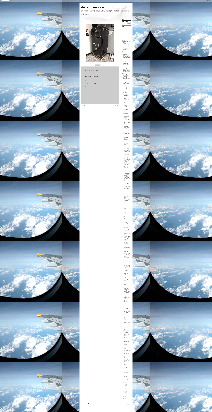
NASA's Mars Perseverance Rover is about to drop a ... (127, 110)
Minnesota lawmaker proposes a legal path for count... (127, 253)
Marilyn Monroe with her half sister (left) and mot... (127, 170)
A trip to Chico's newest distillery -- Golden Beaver (127, 114)
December (125, 95)
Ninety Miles (125, 54)
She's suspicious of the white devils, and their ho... (127, 312)
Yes (124, 329)
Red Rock (125, 271)
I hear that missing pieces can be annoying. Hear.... (127, 309)
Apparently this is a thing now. (127, 234)
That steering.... (126, 172)
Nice (124, 314)
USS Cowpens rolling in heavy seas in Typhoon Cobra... (127, 236)
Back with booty (126, 251)
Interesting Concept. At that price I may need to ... (127, 205)
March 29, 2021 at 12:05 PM (93, 76)
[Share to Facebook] (98, 65)
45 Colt (125, 212)
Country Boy (87, 76)
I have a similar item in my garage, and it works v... (127, 343)
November (125, 96)
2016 (124, 388)
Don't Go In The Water (126, 245)
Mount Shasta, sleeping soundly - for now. (127, 306)
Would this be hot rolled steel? (126, 259)
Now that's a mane (126, 353)
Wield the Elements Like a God (127, 149)
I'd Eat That (125, 376)
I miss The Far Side (127, 350)
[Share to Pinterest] (99, 65)
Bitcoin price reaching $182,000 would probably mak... (127, 256)
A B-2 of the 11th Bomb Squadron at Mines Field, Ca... (127, 131)
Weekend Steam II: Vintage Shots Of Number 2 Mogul (126, 76)
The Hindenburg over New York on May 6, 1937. (127, 300)
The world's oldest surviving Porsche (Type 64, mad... (127, 279)
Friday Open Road (126, 294)
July (124, 102)
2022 (124, 92)
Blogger (108, 408)
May (124, 105)
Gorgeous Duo (126, 143)
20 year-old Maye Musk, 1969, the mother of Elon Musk (127, 360)
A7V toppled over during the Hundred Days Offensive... (127, 163)
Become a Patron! (125, 19)
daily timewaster (93, 7)
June (125, 103)
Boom (124, 357)
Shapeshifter (126, 277)
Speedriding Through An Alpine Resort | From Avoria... (127, 243)
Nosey (125, 192)
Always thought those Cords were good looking (127, 289)
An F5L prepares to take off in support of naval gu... (127, 174)
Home (100, 105)
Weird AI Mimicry (126, 137)
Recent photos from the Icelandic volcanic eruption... (127, 367)
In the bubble (126, 372)
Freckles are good (126, 207)
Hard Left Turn (126, 285)
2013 (124, 392)
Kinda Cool (125, 351)
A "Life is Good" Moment (126, 335)
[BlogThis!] (96, 65)
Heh (124, 123)
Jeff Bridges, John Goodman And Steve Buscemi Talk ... (126, 134)
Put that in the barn (127, 321)
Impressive (125, 222)
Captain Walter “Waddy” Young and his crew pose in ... (127, 178)
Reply (85, 73)
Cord (124, 216)
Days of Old (125, 208)
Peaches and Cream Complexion (127, 282)
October (125, 98)
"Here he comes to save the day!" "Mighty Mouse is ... (127, 332)
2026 (124, 87)
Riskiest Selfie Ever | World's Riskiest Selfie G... (127, 160)
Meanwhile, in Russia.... (126, 146)
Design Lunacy (126, 144)
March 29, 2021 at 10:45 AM (93, 70)
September (125, 99)
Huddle (125, 284)
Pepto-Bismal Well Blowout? (126, 117)
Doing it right (126, 184)
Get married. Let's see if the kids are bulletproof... (127, 199)
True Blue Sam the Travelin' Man (126, 74)
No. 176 (125, 287)
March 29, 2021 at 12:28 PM (91, 83)
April (124, 106)
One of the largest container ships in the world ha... (127, 370)
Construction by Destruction (126, 218)
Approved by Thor (126, 128)
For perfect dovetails (127, 223)
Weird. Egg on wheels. (126, 202)
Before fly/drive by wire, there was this (127, 127)
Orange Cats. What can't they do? (127, 339)
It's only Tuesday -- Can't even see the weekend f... (127, 155)
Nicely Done (125, 152)
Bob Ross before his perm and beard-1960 (127, 363)
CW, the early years (127, 122)
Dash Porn (125, 274)
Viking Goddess (126, 183)
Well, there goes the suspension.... (127, 194)
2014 (124, 391)
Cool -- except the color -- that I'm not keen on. (127, 229)
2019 (124, 384)
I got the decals (126, 267)
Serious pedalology (127, 125)
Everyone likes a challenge (126, 141)
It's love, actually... (125, 43)
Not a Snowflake (126, 188)
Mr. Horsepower (126, 270)
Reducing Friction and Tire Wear (127, 337)
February (125, 379)
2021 (124, 94)
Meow (124, 276)
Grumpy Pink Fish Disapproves (126, 349)
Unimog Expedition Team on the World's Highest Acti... (127, 248)
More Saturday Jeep (127, 269)
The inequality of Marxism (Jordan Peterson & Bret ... (127, 327)
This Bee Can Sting (127, 261)
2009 (124, 398)
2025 (124, 88)
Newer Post (83, 105)
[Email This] (95, 65)
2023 (124, 91)
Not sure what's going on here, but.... (127, 139)
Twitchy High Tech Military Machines (127, 151)
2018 (124, 385)
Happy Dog (125, 356)
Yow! (124, 262)
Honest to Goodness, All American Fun (127, 266)
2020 (124, 382)
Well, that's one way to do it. (127, 215)
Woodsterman (125, 51)
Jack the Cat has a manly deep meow (127, 303)
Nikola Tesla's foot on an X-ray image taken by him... (127, 239)
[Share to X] (97, 65)
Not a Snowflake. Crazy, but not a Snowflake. (126, 166)
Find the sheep (126, 227)
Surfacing (125, 324)
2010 (124, 396)
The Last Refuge (125, 63)
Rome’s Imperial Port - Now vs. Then (127, 119)
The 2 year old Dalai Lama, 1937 (127, 158)
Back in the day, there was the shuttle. (127, 220)
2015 (124, 389)
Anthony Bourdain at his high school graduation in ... (127, 292)
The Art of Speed (126, 341)
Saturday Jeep (126, 273)
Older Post (117, 105)
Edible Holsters (126, 354)
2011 (124, 395)
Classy (125, 296)
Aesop (86, 83)
